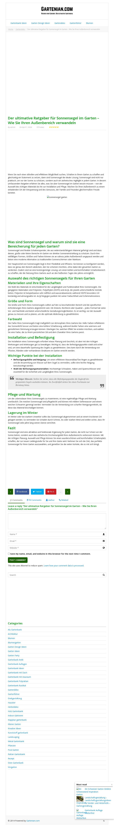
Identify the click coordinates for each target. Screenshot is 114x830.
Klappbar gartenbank (17, 720)
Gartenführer (75, 23)
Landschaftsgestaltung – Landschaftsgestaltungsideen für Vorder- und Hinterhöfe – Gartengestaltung (93, 801)
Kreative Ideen (14, 728)
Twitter (38, 491)
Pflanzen (12, 745)
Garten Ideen (14, 651)
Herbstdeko (13, 707)
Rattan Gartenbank (16, 754)
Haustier (11, 702)
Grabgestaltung (15, 698)
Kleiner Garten (14, 724)
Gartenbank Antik (15, 659)
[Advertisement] (57, 53)
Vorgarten (12, 767)
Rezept (11, 758)
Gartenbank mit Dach (17, 672)
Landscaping (13, 737)
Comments (17, 500)
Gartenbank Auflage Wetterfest (94, 811)
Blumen (89, 23)
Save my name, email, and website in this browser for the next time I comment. (50, 553)
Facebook (22, 491)
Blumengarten (14, 642)
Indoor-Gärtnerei (15, 715)
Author (51, 500)
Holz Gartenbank (15, 711)
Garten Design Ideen (40, 23)
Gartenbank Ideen (18, 23)
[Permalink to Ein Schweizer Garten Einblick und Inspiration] (81, 796)
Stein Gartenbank (15, 762)
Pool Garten (13, 750)
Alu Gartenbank (15, 629)
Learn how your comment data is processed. (64, 565)
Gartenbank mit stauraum (19, 677)
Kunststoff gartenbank (18, 732)
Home (10, 29)
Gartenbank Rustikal (17, 685)
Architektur (13, 634)
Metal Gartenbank (16, 741)
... (60, 491)
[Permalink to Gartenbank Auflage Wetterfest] (81, 814)
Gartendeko (59, 23)
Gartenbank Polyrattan (18, 681)
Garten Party (13, 655)
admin (12, 127)
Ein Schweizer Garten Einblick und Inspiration (98, 790)
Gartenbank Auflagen (17, 664)
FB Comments (34, 500)
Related (64, 500)
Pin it (51, 491)
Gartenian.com (33, 820)
